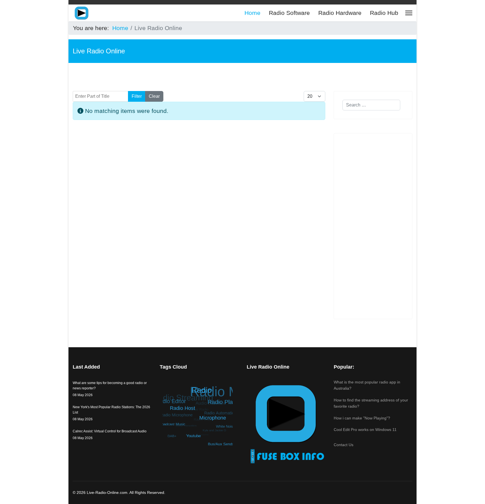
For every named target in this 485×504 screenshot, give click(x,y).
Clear (154, 96)
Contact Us (343, 444)
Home (252, 13)
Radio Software (289, 13)
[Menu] (408, 12)
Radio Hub (384, 13)
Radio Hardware (340, 13)
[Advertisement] (199, 187)
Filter (137, 96)
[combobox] (371, 105)
